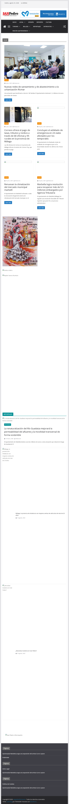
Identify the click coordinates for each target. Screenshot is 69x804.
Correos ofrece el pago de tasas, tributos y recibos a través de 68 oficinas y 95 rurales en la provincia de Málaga (17, 136)
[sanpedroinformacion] (5, 26)
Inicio (14, 22)
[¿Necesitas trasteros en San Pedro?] (8, 652)
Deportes (40, 22)
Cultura (48, 22)
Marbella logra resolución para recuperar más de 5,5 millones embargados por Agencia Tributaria (50, 188)
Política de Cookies (8, 784)
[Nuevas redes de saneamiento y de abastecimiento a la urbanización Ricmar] (34, 62)
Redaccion (16, 83)
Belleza (25, 26)
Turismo (15, 26)
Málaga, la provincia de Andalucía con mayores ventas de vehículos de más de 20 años (40, 514)
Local (21, 22)
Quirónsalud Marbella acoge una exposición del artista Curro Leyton (24, 754)
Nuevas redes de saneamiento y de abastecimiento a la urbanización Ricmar (31, 88)
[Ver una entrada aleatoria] (64, 26)
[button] (24, 22)
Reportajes (37, 26)
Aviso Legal (6, 769)
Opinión (31, 22)
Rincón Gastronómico (20, 31)
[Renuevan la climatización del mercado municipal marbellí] (18, 168)
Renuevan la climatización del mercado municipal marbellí (17, 187)
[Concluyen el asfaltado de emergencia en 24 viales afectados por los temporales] (51, 114)
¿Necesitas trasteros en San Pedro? (26, 651)
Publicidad (6, 757)
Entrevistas (48, 26)
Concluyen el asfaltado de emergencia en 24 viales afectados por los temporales (50, 134)
